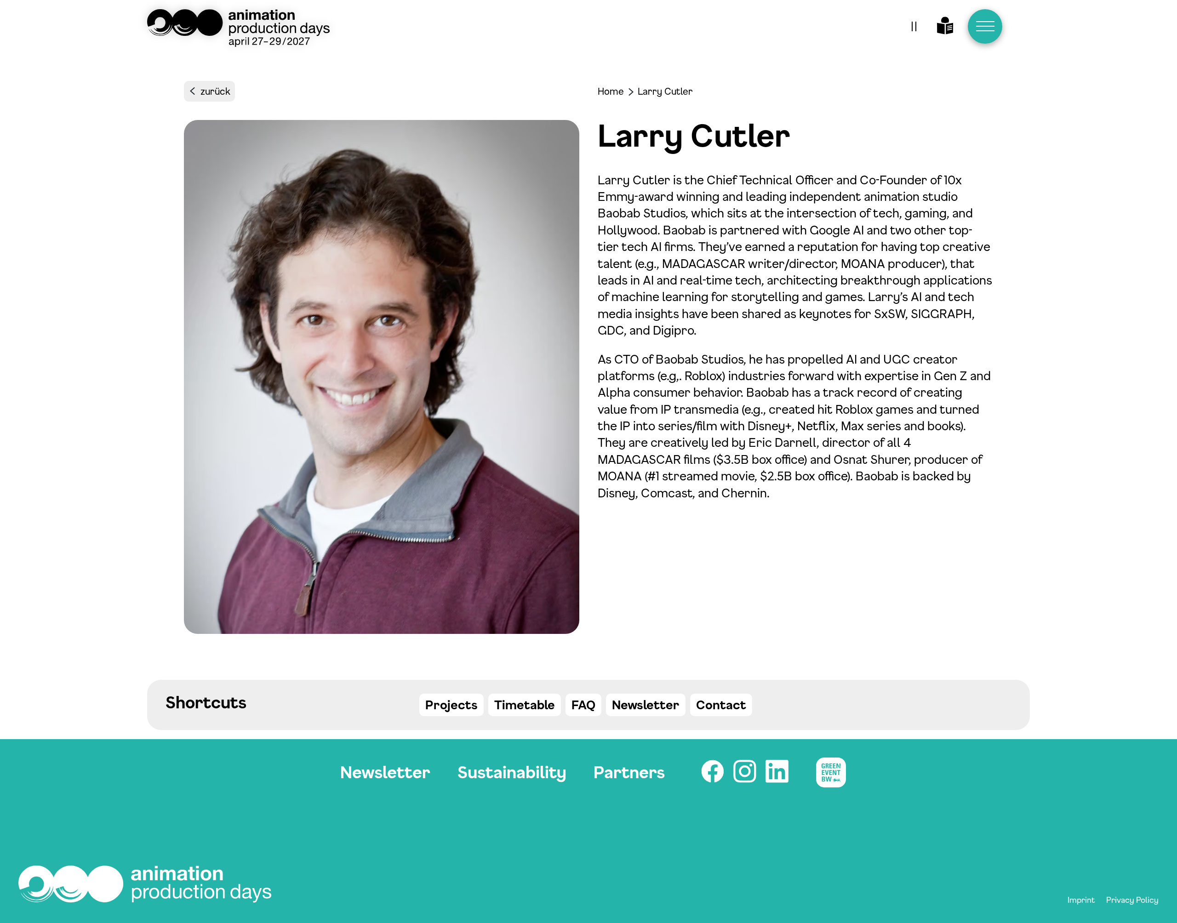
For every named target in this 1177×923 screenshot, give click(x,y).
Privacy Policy (1132, 899)
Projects (451, 705)
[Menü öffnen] (985, 26)
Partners (629, 772)
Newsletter (646, 705)
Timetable (524, 705)
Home (611, 91)
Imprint (1081, 899)
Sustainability (511, 772)
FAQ (583, 705)
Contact (721, 705)
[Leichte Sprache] (945, 26)
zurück (215, 91)
